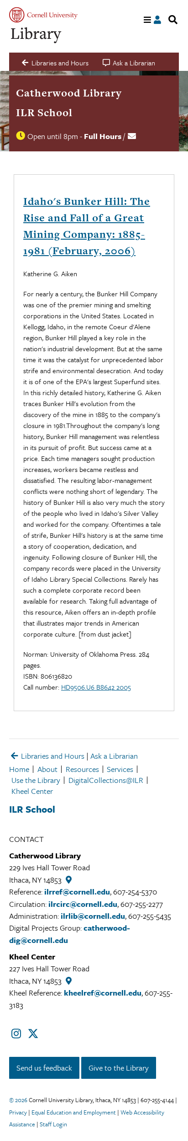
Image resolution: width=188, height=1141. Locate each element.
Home (19, 769)
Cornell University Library (36, 35)
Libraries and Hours (51, 755)
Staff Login (53, 1124)
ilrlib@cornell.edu (93, 915)
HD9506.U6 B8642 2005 (96, 687)
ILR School (44, 112)
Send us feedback (44, 1067)
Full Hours (102, 136)
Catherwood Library (69, 93)
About (47, 769)
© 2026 (18, 1099)
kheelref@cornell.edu (102, 992)
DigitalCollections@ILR (105, 780)
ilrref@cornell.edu (77, 891)
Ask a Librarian (114, 755)
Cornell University (43, 15)
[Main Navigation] (147, 20)
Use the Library (35, 780)
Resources (82, 769)
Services (120, 769)
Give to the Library (119, 1067)
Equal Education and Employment (73, 1112)
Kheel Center (32, 791)
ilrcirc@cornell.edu (82, 904)
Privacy (18, 1112)
